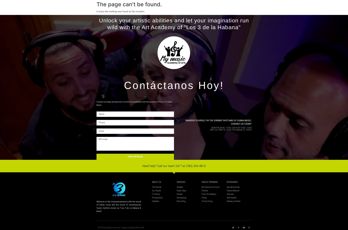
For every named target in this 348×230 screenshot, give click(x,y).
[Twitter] (233, 228)
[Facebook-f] (238, 228)
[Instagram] (249, 228)
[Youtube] (244, 228)
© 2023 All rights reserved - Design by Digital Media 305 (121, 227)
